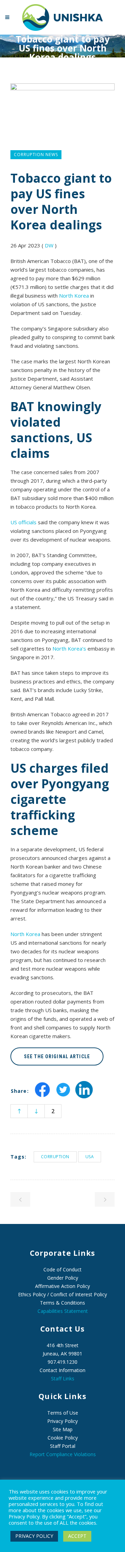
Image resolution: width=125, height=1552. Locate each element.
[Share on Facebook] (42, 1095)
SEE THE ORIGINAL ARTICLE (57, 1056)
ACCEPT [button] (77, 1536)
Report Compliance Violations (63, 1454)
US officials (23, 522)
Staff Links (62, 1378)
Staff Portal (62, 1446)
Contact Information (62, 1370)
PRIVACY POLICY (34, 1536)
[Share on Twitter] (63, 1095)
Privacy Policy (62, 1421)
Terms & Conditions (62, 1302)
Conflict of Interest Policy (78, 1294)
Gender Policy (62, 1277)
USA (89, 1157)
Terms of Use (62, 1412)
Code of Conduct (62, 1269)
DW (49, 245)
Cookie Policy (63, 1437)
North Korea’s (69, 648)
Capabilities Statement (63, 1311)
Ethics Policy (32, 1294)
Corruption (55, 1157)
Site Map (63, 1429)
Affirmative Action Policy (62, 1286)
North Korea (74, 295)
